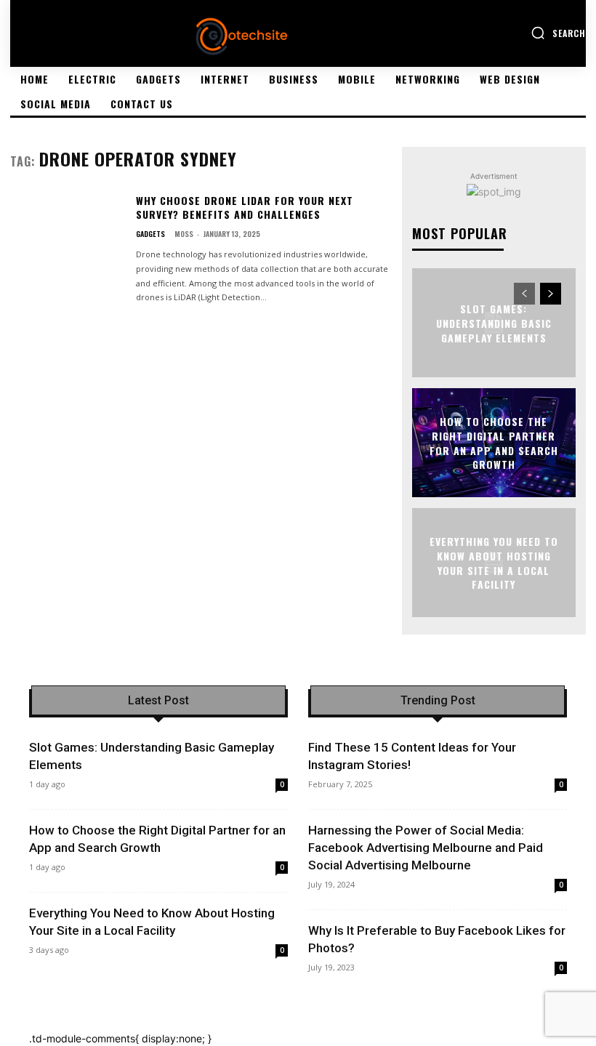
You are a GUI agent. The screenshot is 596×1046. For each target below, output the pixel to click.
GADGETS (150, 234)
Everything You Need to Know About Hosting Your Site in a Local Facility (494, 563)
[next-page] (550, 294)
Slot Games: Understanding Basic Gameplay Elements (494, 323)
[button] (558, 32)
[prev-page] (524, 294)
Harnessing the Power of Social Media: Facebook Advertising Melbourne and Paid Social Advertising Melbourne (425, 847)
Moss (183, 233)
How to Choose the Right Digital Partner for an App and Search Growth (494, 443)
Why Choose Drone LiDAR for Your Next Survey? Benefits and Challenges (244, 207)
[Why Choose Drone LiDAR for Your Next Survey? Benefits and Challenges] (67, 241)
